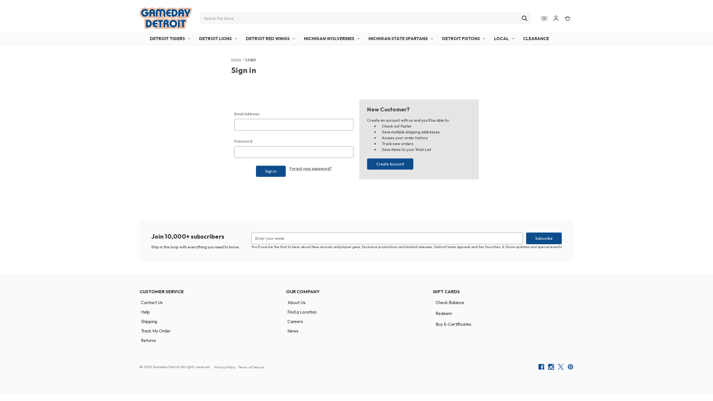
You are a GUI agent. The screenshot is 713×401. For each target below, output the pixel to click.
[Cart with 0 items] (567, 18)
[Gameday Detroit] (166, 18)
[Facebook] (541, 367)
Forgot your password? (311, 168)
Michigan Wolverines (329, 38)
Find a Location (302, 312)
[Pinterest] (570, 367)
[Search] (525, 18)
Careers (295, 321)
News (292, 331)
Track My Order (156, 331)
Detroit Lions (215, 38)
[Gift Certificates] (544, 18)
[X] (561, 367)
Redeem (444, 313)
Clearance (536, 38)
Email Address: (247, 113)
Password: (243, 141)
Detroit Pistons (461, 38)
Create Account (390, 164)
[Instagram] (551, 367)
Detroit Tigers (167, 38)
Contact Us (152, 302)
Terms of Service (251, 367)
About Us (296, 302)
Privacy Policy (224, 367)
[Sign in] (556, 18)
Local (501, 38)
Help (145, 312)
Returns (148, 340)
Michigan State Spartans (398, 38)
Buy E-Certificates (453, 324)
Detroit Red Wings (268, 38)
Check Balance (450, 302)
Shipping (149, 321)
